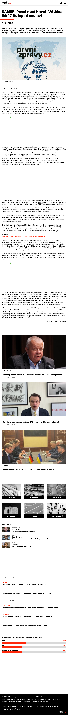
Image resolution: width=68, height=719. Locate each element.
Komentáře (7, 524)
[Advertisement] (34, 179)
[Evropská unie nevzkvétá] (6, 547)
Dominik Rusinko (17, 537)
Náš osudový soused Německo (23, 531)
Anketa (5, 633)
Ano (3, 640)
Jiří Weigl (15, 544)
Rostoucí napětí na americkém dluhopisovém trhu (30, 539)
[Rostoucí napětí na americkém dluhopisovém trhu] (6, 539)
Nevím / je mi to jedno (10, 650)
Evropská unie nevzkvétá (21, 546)
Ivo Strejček (16, 529)
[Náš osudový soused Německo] (6, 532)
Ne (3, 645)
